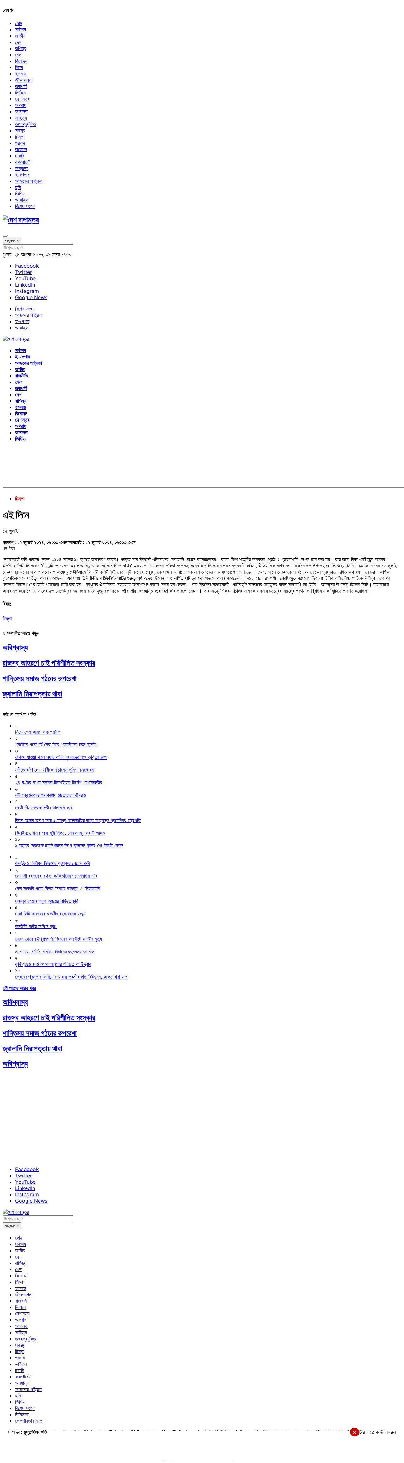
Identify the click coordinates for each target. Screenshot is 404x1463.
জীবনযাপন (23, 80)
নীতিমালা (22, 1414)
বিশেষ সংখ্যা (25, 206)
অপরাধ (20, 105)
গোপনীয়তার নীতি (28, 1421)
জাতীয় (20, 36)
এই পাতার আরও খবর (19, 988)
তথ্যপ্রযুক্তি (25, 124)
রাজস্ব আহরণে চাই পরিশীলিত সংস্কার (49, 662)
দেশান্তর (22, 99)
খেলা (18, 54)
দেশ (18, 42)
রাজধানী (21, 86)
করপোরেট (22, 162)
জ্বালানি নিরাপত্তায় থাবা (32, 693)
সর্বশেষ (20, 29)
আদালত (21, 111)
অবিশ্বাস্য (15, 647)
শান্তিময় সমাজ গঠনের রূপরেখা (40, 678)
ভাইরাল (21, 149)
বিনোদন (21, 61)
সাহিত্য (21, 118)
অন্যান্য (21, 168)
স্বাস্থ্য (20, 130)
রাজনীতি (21, 375)
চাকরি (19, 155)
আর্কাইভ (21, 200)
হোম (18, 23)
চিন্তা (19, 136)
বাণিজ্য (20, 48)
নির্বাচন (20, 92)
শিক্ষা (19, 67)
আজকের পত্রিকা (28, 181)
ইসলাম (20, 73)
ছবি (18, 187)
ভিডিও (20, 193)
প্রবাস (20, 143)
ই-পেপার (22, 174)
